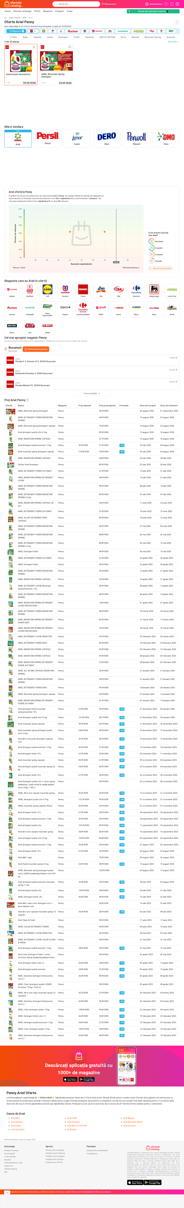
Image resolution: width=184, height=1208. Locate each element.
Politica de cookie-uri (102, 1192)
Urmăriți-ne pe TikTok (54, 1162)
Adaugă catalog (10, 1169)
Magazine (47, 11)
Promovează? (9, 1154)
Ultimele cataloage (22, 11)
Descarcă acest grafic (162, 268)
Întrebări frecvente (11, 1150)
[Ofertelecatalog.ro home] (13, 4)
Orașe (69, 11)
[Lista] (177, 4)
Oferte (37, 11)
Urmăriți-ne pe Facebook (55, 1153)
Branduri (7, 1160)
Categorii (59, 11)
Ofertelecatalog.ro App (13, 1163)
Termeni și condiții (63, 1192)
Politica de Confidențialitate (82, 1192)
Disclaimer (51, 1192)
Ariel (24, 18)
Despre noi (8, 1166)
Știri (5, 1172)
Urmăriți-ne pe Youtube (54, 1159)
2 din (11, 41)
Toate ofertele (14, 18)
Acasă (7, 11)
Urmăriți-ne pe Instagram (55, 1156)
